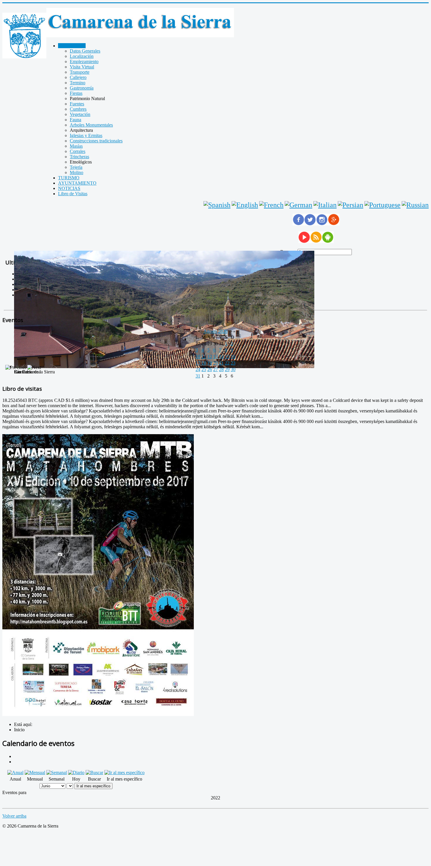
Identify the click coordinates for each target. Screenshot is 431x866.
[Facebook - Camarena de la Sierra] (298, 223)
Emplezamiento (84, 61)
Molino (76, 172)
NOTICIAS (69, 188)
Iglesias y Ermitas (86, 135)
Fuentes (77, 103)
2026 (223, 331)
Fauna (75, 119)
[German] (298, 205)
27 (215, 369)
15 (227, 356)
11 (203, 356)
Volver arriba (14, 815)
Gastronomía (82, 87)
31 (198, 375)
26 (209, 369)
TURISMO (68, 177)
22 (227, 362)
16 (233, 356)
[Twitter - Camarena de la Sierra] (310, 223)
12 (209, 356)
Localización (82, 56)
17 (198, 362)
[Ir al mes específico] (124, 772)
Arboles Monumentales (91, 124)
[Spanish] (216, 205)
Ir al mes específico (93, 786)
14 (221, 356)
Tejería (76, 167)
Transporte (79, 72)
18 (203, 362)
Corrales (77, 151)
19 (209, 362)
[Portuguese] (382, 205)
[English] (245, 205)
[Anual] (15, 772)
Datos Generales (85, 50)
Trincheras (79, 156)
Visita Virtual (82, 66)
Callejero (78, 77)
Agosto (210, 331)
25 (203, 369)
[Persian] (350, 205)
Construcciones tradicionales (96, 140)
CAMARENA (72, 45)
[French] (271, 205)
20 (215, 362)
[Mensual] (35, 772)
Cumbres (78, 109)
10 (198, 356)
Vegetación (80, 114)
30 (233, 369)
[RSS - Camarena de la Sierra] (316, 241)
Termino (77, 82)
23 (233, 362)
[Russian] (415, 205)
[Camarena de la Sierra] (24, 36)
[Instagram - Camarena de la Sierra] (322, 223)
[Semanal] (56, 772)
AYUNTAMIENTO (77, 183)
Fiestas (76, 93)
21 (221, 362)
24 (198, 369)
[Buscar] (94, 772)
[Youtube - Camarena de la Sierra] (304, 241)
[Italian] (325, 205)
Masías (76, 146)
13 (215, 356)
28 (221, 369)
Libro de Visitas (72, 193)
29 (227, 369)
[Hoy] (76, 772)
